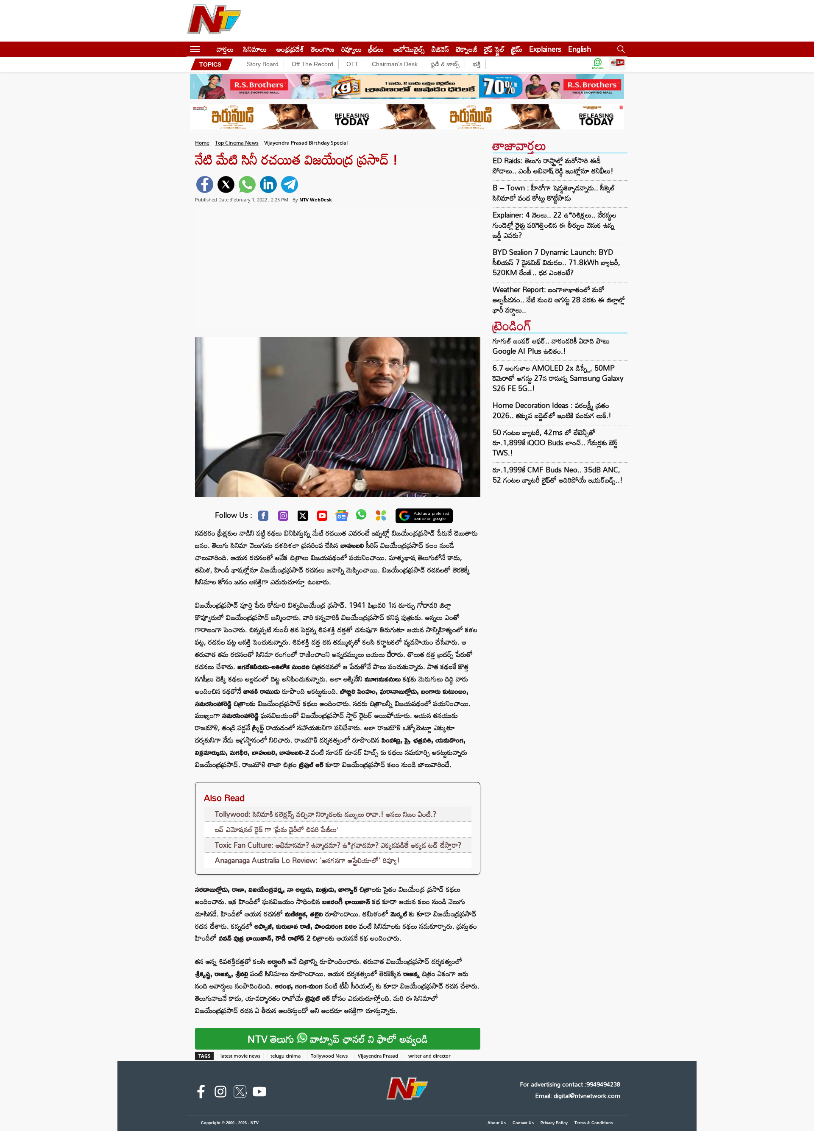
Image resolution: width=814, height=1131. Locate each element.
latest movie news (240, 1056)
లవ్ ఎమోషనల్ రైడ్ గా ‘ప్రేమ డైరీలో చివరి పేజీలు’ (276, 829)
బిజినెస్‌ (440, 49)
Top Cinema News (237, 142)
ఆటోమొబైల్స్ (409, 49)
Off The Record (312, 64)
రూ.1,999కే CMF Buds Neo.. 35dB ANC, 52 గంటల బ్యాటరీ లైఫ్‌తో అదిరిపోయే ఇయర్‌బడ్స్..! (558, 475)
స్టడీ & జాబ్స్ (445, 64)
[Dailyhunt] (381, 517)
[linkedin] (268, 184)
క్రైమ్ (516, 49)
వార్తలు (225, 49)
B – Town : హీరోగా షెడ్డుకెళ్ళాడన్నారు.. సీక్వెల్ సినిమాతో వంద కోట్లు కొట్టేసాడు (554, 193)
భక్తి (476, 64)
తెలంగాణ (323, 49)
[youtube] (259, 1093)
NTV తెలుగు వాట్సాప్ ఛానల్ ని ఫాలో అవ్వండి (338, 1039)
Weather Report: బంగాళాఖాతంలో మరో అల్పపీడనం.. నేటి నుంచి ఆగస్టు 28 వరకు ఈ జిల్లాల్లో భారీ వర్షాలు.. (559, 300)
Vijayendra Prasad (378, 1056)
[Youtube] (322, 518)
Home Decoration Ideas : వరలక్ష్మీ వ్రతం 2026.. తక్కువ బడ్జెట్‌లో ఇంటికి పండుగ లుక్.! (552, 410)
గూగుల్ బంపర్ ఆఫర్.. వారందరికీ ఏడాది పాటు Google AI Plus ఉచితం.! (551, 346)
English (579, 49)
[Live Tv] (617, 64)
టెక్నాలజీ (466, 49)
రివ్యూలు (351, 49)
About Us (497, 1123)
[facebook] (204, 184)
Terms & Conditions (593, 1123)
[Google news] (341, 517)
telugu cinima (285, 1056)
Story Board (263, 64)
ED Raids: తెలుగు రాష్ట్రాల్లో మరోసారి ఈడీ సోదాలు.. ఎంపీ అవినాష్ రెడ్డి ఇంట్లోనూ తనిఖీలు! (553, 166)
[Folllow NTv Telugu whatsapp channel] (598, 64)
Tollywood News (329, 1056)
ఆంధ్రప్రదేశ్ (290, 49)
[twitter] (225, 184)
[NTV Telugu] (214, 21)
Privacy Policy (554, 1123)
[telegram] (289, 184)
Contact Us (523, 1123)
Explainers (545, 49)
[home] (208, 49)
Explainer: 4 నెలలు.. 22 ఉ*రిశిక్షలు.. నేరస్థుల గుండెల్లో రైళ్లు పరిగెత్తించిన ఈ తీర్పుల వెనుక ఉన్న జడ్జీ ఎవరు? (554, 225)
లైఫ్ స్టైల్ (494, 49)
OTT (352, 64)
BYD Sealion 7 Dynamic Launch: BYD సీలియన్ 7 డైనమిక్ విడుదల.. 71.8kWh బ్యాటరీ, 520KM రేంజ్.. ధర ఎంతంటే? (556, 262)
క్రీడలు (376, 49)
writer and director (429, 1056)
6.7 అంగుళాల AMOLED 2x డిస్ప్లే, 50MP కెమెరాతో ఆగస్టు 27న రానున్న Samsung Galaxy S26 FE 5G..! (558, 378)
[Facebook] (263, 518)
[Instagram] (283, 518)
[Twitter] (303, 518)
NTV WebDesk (315, 199)
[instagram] (220, 1093)
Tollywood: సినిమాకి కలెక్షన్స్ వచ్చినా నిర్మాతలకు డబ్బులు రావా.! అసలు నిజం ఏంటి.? (325, 814)
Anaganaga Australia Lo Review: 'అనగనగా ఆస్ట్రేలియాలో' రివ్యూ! (307, 860)
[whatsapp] (247, 184)
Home (202, 142)
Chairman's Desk (395, 64)
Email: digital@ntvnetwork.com (577, 1095)
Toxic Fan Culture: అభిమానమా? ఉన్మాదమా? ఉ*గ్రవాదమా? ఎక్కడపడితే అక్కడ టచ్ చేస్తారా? (338, 845)
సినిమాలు (255, 49)
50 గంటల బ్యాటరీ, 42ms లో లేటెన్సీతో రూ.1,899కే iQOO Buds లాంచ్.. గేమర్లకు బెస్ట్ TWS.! (555, 442)
